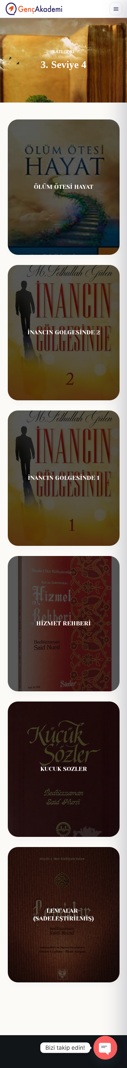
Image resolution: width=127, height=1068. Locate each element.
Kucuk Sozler (63, 768)
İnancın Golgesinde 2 (63, 332)
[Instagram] (56, 1054)
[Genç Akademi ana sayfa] (34, 8)
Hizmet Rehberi (63, 623)
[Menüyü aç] (115, 8)
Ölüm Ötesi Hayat (63, 186)
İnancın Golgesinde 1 (63, 477)
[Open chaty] (105, 1048)
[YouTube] (71, 1054)
